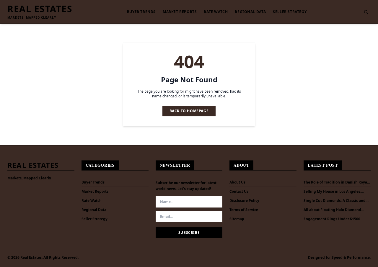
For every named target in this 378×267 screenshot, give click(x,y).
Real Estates (39, 9)
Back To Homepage (189, 110)
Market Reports (180, 11)
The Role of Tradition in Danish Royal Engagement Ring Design (336, 182)
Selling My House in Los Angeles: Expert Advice (332, 191)
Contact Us (238, 191)
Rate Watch (216, 11)
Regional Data (250, 11)
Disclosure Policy (244, 200)
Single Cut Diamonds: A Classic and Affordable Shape (335, 200)
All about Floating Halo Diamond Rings (332, 210)
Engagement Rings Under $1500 (332, 219)
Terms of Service (243, 209)
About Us (237, 182)
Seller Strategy (290, 11)
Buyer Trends (141, 11)
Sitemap (236, 218)
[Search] (366, 12)
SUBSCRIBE (189, 232)
